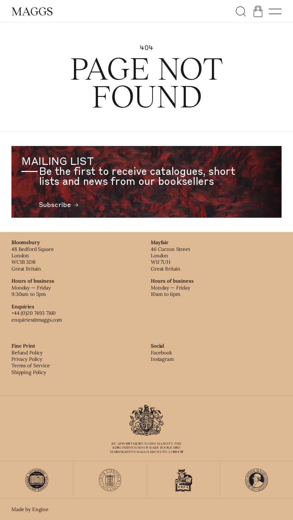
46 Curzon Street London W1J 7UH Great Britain (170, 259)
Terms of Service (30, 365)
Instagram (162, 359)
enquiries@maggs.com (36, 320)
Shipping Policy (28, 372)
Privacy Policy (26, 359)
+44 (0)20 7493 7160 (33, 313)
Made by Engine (30, 509)
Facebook (161, 352)
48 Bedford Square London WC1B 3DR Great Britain (32, 259)
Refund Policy (27, 352)
